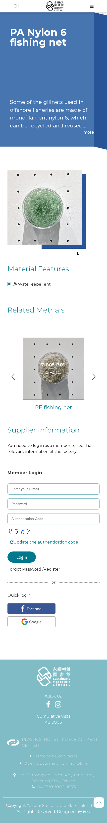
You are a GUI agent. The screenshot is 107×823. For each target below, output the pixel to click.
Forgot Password (24, 569)
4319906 (53, 722)
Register (52, 569)
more (88, 132)
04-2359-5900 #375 (56, 786)
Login (21, 557)
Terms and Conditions (55, 756)
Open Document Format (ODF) (55, 763)
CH (16, 6)
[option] (44, 207)
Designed (66, 811)
